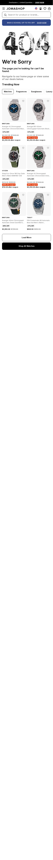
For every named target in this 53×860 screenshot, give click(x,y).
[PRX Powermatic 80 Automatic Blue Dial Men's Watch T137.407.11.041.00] (48, 195)
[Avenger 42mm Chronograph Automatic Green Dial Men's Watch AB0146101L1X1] (23, 195)
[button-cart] (49, 8)
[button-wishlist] (44, 8)
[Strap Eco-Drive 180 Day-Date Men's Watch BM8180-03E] (23, 148)
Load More (26, 237)
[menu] (3, 8)
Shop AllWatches (27, 246)
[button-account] (40, 8)
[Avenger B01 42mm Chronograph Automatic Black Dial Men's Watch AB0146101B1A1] (48, 101)
